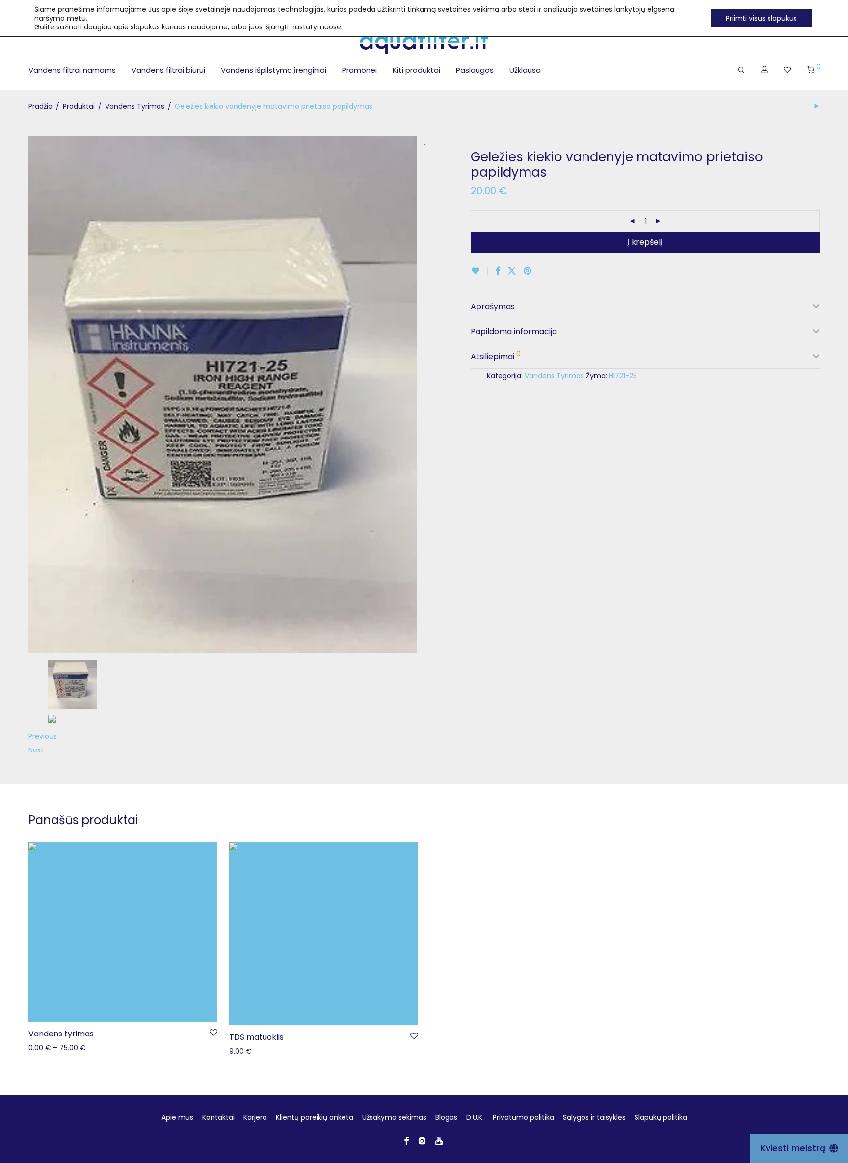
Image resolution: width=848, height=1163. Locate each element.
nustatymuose (316, 27)
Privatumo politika (523, 1117)
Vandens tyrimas (61, 1033)
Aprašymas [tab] (493, 306)
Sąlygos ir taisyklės (594, 1117)
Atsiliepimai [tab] (496, 355)
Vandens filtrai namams (72, 70)
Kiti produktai (416, 70)
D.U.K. (475, 1117)
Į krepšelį (645, 242)
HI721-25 (623, 376)
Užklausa (525, 70)
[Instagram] (422, 1140)
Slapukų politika (661, 1117)
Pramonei (359, 70)
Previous (42, 736)
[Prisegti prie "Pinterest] (528, 271)
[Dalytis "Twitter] (511, 271)
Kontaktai (218, 1117)
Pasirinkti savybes (53, 1047)
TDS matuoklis (256, 1037)
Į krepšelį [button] (238, 1051)
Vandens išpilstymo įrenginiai (273, 70)
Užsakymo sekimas (394, 1117)
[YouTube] (439, 1140)
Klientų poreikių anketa (314, 1117)
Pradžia (40, 106)
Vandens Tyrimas (134, 106)
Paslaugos (475, 70)
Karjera (255, 1117)
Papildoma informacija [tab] (514, 331)
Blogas (446, 1117)
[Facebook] (406, 1140)
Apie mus (177, 1117)
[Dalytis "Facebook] (497, 271)
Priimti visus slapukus (761, 18)
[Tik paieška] (741, 69)
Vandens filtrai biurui (168, 70)
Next (36, 750)
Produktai (79, 106)
